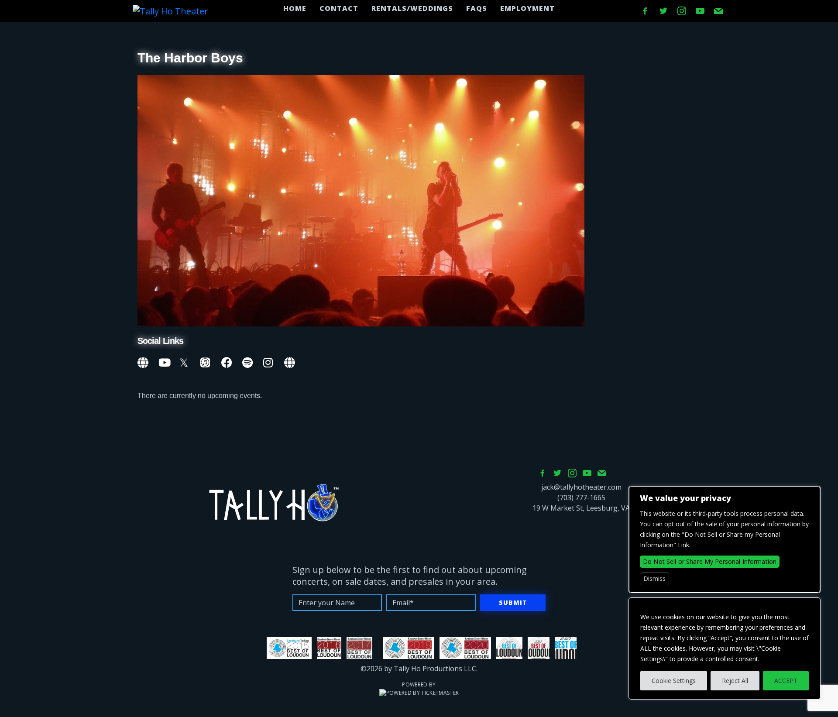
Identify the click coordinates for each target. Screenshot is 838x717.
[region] (724, 648)
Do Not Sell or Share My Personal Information (709, 561)
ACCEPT (785, 680)
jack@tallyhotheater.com (581, 487)
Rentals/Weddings (412, 8)
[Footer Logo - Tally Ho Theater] (273, 503)
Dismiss (654, 578)
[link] (143, 361)
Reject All (735, 680)
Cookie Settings (674, 680)
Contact (338, 8)
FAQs (476, 8)
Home (294, 8)
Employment (527, 8)
